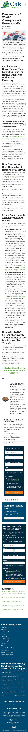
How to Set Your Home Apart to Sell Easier (13, 695)
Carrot (24, 730)
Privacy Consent (9, 476)
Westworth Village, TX (7, 652)
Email (7, 467)
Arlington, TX (4, 627)
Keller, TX (3, 645)
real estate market (14, 176)
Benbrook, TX (5, 631)
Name (7, 455)
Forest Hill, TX (5, 638)
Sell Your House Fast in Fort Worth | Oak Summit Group (14, 702)
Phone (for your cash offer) (13, 462)
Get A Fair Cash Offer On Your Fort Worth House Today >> (14, 370)
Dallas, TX (3, 634)
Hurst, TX (3, 643)
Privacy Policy (17, 480)
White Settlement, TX (7, 654)
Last (15, 459)
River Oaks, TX (5, 650)
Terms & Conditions (16, 571)
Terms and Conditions (9, 704)
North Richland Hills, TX (7, 647)
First (6, 459)
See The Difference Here (14, 518)
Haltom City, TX (5, 641)
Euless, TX (4, 636)
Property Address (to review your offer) (13, 449)
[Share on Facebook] (3, 378)
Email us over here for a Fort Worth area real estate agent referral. (15, 269)
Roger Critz (7, 28)
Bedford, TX (4, 629)
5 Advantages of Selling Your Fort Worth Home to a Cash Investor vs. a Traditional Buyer (13, 593)
